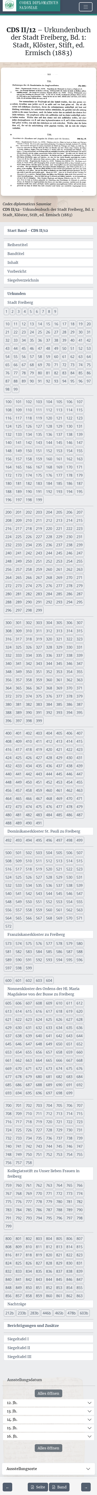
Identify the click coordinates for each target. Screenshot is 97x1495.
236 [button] (49, 544)
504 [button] (49, 852)
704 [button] (49, 1105)
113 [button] (59, 409)
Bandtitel (15, 253)
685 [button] (8, 1084)
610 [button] (59, 1003)
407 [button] (79, 733)
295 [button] (79, 602)
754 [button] (69, 1154)
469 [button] (59, 798)
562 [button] (69, 909)
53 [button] (89, 348)
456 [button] (8, 790)
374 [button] (29, 696)
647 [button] (29, 1044)
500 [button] (8, 852)
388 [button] (8, 712)
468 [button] (49, 798)
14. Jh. (12, 1419)
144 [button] (49, 442)
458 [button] (29, 790)
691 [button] (69, 1084)
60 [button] (56, 356)
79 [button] (32, 372)
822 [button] (69, 1254)
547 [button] (79, 893)
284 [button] (49, 593)
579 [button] (69, 943)
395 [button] (79, 712)
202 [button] (29, 512)
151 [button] (39, 450)
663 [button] (29, 1060)
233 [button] (19, 544)
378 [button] (69, 696)
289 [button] (19, 602)
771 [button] (49, 1193)
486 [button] (69, 814)
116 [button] (8, 418)
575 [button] (29, 943)
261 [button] (59, 569)
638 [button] (19, 1035)
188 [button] (8, 491)
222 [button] (69, 528)
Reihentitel (17, 245)
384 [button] (49, 704)
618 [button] (59, 1011)
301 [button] (19, 622)
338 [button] (69, 655)
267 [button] (39, 577)
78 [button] (24, 372)
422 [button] (69, 749)
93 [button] (56, 381)
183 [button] (39, 483)
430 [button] (69, 757)
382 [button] (29, 704)
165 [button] (19, 467)
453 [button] (59, 782)
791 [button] (8, 1218)
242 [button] (29, 553)
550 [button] (29, 901)
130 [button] (69, 426)
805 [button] (59, 1238)
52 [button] (81, 348)
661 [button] (8, 1060)
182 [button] (29, 483)
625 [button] (49, 1019)
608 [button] (39, 1003)
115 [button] (79, 409)
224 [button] (8, 536)
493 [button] (19, 840)
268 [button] (49, 577)
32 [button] (7, 340)
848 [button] (8, 1287)
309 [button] (19, 630)
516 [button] (8, 869)
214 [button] (69, 520)
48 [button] (48, 348)
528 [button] (49, 877)
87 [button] (7, 381)
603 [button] (39, 980)
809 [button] (19, 1246)
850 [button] (29, 1287)
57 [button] (32, 356)
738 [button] (69, 1138)
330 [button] (69, 647)
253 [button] (59, 561)
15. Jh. (12, 1428)
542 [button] (29, 893)
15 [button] (48, 323)
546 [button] (69, 893)
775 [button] (8, 1201)
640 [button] (39, 1035)
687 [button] (29, 1084)
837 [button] (59, 1271)
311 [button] (39, 630)
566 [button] (29, 918)
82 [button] (56, 372)
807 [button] (79, 1238)
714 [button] (69, 1113)
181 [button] (19, 483)
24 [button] (32, 332)
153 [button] (59, 450)
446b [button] (47, 1313)
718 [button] (29, 1121)
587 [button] (69, 951)
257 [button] (19, 569)
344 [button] (49, 663)
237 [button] (59, 544)
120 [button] (49, 418)
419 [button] (39, 749)
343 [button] (39, 663)
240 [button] (8, 553)
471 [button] (79, 798)
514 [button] (69, 860)
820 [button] (49, 1254)
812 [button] (49, 1246)
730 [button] (69, 1129)
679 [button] (29, 1076)
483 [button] (39, 814)
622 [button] (19, 1019)
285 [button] (59, 593)
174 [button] (29, 475)
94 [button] (64, 381)
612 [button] (79, 1003)
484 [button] (49, 814)
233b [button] (22, 1313)
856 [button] (8, 1295)
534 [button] (29, 885)
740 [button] (8, 1146)
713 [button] (59, 1113)
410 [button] (29, 741)
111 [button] (39, 409)
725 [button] (19, 1129)
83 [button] (64, 372)
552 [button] (49, 901)
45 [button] (24, 348)
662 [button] (19, 1060)
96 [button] (81, 381)
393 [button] (59, 712)
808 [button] (8, 1246)
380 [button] (8, 704)
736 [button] (49, 1138)
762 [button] (39, 1185)
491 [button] (39, 823)
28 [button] (64, 332)
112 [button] (49, 409)
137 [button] (59, 434)
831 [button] (79, 1263)
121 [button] (59, 418)
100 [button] (8, 401)
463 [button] (79, 790)
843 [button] (39, 1279)
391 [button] (39, 712)
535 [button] (39, 885)
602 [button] (29, 980)
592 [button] (39, 959)
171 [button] (79, 467)
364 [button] (8, 688)
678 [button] (19, 1076)
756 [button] (8, 1162)
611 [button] (69, 1003)
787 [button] (49, 1209)
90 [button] (32, 381)
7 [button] (43, 311)
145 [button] (59, 442)
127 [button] (39, 426)
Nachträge (16, 1304)
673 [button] (49, 1068)
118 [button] (29, 418)
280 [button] (8, 593)
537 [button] (59, 885)
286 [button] (69, 593)
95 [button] (72, 381)
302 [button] (29, 622)
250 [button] (29, 561)
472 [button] (8, 806)
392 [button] (49, 712)
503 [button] (39, 852)
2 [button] (13, 311)
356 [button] (8, 679)
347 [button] (79, 663)
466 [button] (29, 798)
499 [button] (79, 840)
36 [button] (40, 340)
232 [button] (8, 544)
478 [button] (69, 806)
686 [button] (19, 1084)
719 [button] (39, 1121)
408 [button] (8, 741)
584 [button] (39, 951)
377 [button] (59, 696)
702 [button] (29, 1105)
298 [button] (29, 610)
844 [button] (49, 1279)
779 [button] (49, 1201)
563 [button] (79, 909)
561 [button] (59, 909)
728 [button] (49, 1129)
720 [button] (49, 1121)
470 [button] (69, 798)
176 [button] (49, 475)
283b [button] (34, 1313)
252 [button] (49, 561)
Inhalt (12, 262)
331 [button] (79, 647)
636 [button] (79, 1027)
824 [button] (8, 1263)
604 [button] (49, 980)
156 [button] (8, 458)
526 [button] (29, 877)
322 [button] (69, 639)
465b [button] (59, 1313)
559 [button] (39, 909)
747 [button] (79, 1146)
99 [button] (16, 389)
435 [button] (39, 765)
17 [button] (64, 323)
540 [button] (8, 893)
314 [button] (69, 630)
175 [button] (39, 475)
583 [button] (29, 951)
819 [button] (39, 1254)
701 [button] (19, 1105)
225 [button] (19, 536)
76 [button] (7, 372)
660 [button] (79, 1052)
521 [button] (59, 869)
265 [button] (19, 577)
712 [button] (49, 1113)
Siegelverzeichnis (23, 280)
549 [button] (19, 901)
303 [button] (39, 622)
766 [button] (79, 1185)
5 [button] (31, 311)
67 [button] (24, 364)
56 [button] (24, 356)
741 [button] (19, 1146)
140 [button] (8, 442)
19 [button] (81, 323)
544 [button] (49, 893)
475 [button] (39, 806)
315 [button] (79, 630)
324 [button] (8, 647)
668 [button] (79, 1060)
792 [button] (19, 1218)
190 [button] (29, 491)
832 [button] (8, 1271)
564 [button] (8, 918)
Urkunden (16, 293)
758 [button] (29, 1162)
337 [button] (59, 655)
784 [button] (19, 1209)
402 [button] (29, 733)
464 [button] (8, 798)
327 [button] (39, 647)
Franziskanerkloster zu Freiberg (36, 934)
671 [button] (29, 1068)
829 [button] (59, 1263)
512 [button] (49, 860)
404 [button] (49, 733)
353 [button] (59, 671)
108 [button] (8, 409)
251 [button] (39, 561)
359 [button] (39, 679)
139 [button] (79, 434)
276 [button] (49, 585)
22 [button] (16, 332)
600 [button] (8, 980)
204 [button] (49, 512)
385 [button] (59, 704)
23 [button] (24, 332)
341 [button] (19, 663)
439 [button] (79, 765)
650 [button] (59, 1044)
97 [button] (89, 381)
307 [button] (79, 622)
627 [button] (69, 1019)
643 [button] (69, 1035)
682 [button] (59, 1076)
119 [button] (39, 418)
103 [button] (39, 401)
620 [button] (79, 1011)
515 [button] (79, 860)
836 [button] (49, 1271)
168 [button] (49, 467)
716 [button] (8, 1121)
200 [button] (8, 512)
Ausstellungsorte (22, 1468)
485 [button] (59, 814)
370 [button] (69, 688)
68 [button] (32, 364)
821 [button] (59, 1254)
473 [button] (19, 806)
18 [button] (72, 323)
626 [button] (59, 1019)
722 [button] (69, 1121)
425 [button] (19, 757)
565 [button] (19, 918)
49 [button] (56, 348)
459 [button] (39, 790)
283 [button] (39, 593)
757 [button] (19, 1162)
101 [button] (19, 401)
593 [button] (49, 959)
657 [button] (49, 1052)
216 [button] (8, 528)
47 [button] (40, 348)
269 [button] (59, 577)
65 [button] (7, 364)
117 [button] (19, 418)
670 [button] (19, 1068)
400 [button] (8, 733)
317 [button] (19, 639)
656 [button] (39, 1052)
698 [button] (59, 1093)
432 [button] (8, 765)
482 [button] (29, 814)
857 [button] (19, 1295)
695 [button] (29, 1093)
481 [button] (19, 814)
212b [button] (9, 1313)
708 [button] (8, 1113)
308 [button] (8, 630)
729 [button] (59, 1129)
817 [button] (19, 1254)
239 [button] (79, 544)
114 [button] (69, 409)
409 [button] (19, 741)
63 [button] (81, 356)
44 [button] (16, 348)
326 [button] (29, 647)
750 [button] (29, 1154)
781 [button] (69, 1201)
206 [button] (69, 512)
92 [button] (48, 381)
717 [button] (19, 1121)
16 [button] (56, 323)
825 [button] (19, 1263)
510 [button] (29, 860)
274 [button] (29, 585)
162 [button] (69, 458)
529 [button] (59, 877)
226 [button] (29, 536)
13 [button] (32, 323)
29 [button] (72, 332)
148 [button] (8, 450)
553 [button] (59, 901)
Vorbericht (17, 271)
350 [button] (29, 671)
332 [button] (8, 655)
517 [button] (19, 869)
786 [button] (39, 1209)
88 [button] (16, 381)
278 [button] (69, 585)
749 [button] (19, 1154)
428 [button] (49, 757)
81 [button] (48, 372)
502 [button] (29, 852)
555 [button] (79, 901)
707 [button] (79, 1105)
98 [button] (7, 389)
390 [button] (29, 712)
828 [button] (49, 1263)
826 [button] (29, 1263)
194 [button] (69, 491)
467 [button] (39, 798)
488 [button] (8, 823)
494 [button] (29, 840)
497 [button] (59, 840)
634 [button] (59, 1027)
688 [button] (39, 1084)
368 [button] (49, 688)
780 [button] (59, 1201)
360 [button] (49, 679)
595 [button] (69, 959)
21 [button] (7, 332)
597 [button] (8, 968)
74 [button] (81, 364)
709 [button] (19, 1113)
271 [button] (79, 577)
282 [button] (29, 593)
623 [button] (29, 1019)
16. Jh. (12, 1436)
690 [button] (59, 1084)
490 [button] (29, 823)
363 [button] (79, 679)
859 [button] (39, 1295)
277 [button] (59, 585)
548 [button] (8, 901)
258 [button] (29, 569)
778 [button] (39, 1201)
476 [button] (49, 806)
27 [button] (56, 332)
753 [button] (59, 1154)
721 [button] (59, 1121)
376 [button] (49, 696)
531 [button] (79, 877)
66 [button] (16, 364)
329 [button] (59, 647)
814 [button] (69, 1246)
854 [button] (69, 1287)
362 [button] (69, 679)
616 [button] (39, 1011)
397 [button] (19, 720)
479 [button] (79, 806)
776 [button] (19, 1201)
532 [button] (8, 885)
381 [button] (19, 704)
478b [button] (71, 1313)
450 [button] (29, 782)
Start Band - (27, 230)
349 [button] (19, 671)
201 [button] (19, 512)
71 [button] (56, 364)
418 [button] (29, 749)
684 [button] (79, 1076)
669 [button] (8, 1068)
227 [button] (39, 536)
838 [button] (69, 1271)
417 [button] (19, 749)
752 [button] (49, 1154)
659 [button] (69, 1052)
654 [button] (19, 1052)
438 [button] (69, 765)
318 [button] (29, 639)
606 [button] (19, 1003)
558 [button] (29, 909)
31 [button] (89, 332)
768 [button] (19, 1193)
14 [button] (40, 323)
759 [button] (8, 1185)
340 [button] (8, 663)
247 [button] (79, 553)
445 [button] (59, 774)
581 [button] (8, 951)
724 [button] (8, 1129)
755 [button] (79, 1154)
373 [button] (19, 696)
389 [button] (19, 712)
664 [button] (39, 1060)
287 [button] (79, 593)
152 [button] (49, 450)
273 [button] (19, 585)
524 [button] (8, 877)
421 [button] (59, 749)
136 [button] (49, 434)
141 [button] (19, 442)
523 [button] (79, 869)
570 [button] (69, 918)
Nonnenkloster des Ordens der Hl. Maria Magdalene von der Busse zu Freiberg (43, 991)
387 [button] (79, 704)
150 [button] (29, 450)
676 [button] (79, 1068)
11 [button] (16, 323)
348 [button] (8, 671)
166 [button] (29, 467)
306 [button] (69, 622)
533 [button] (19, 885)
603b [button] (84, 1313)
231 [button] (79, 536)
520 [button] (49, 869)
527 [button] (39, 877)
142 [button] (29, 442)
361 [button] (59, 679)
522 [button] (69, 869)
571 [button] (79, 918)
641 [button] (49, 1035)
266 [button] (29, 577)
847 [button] (79, 1279)
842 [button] (29, 1279)
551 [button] (39, 901)
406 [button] (69, 733)
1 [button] (6, 311)
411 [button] (39, 741)
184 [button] (49, 483)
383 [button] (39, 704)
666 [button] (59, 1060)
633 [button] (49, 1027)
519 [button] (39, 869)
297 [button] (19, 610)
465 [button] (19, 798)
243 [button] (39, 553)
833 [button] (19, 1271)
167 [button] (39, 467)
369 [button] (59, 688)
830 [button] (69, 1263)
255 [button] (79, 561)
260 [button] (49, 569)
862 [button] (69, 1295)
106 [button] (69, 401)
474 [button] (29, 806)
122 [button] (69, 418)
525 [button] (19, 877)
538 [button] (69, 885)
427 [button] (39, 757)
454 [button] (69, 782)
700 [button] (8, 1105)
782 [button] (79, 1201)
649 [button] (49, 1044)
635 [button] (69, 1027)
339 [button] (79, 655)
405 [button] (59, 733)
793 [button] (29, 1218)
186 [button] (69, 483)
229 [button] (59, 536)
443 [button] (39, 774)
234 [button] (29, 544)
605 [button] (8, 1003)
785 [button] (29, 1209)
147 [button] (79, 442)
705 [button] (59, 1105)
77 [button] (16, 372)
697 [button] (49, 1093)
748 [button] (8, 1154)
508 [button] (8, 860)
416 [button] (8, 749)
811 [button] (39, 1246)
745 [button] (59, 1146)
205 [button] (59, 512)
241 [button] (19, 553)
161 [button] (59, 458)
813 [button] (59, 1246)
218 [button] (29, 528)
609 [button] (49, 1003)
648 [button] (39, 1044)
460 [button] (49, 790)
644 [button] (79, 1035)
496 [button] (49, 840)
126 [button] (29, 426)
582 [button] (19, 951)
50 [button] (64, 348)
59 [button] (48, 356)
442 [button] (29, 774)
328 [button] (49, 647)
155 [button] (79, 450)
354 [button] (69, 671)
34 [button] (24, 340)
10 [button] (7, 323)
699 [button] (69, 1093)
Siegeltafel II (18, 1348)
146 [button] (69, 442)
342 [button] (29, 663)
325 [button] (19, 647)
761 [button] (29, 1185)
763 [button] (49, 1185)
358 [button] (29, 679)
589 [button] (8, 959)
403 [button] (39, 733)
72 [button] (64, 364)
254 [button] (69, 561)
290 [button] (29, 602)
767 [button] (8, 1193)
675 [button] (69, 1068)
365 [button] (19, 688)
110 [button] (29, 409)
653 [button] (8, 1052)
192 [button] (49, 491)
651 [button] (69, 1044)
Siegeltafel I (18, 1339)
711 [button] (39, 1113)
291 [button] (39, 602)
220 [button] (49, 528)
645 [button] (8, 1044)
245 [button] (59, 553)
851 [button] (39, 1287)
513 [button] (59, 860)
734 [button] (29, 1138)
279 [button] (79, 585)
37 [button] (48, 340)
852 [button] (49, 1287)
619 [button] (69, 1011)
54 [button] (7, 356)
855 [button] (79, 1287)
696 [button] (39, 1093)
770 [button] (39, 1193)
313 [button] (59, 630)
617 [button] (49, 1011)
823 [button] (79, 1254)
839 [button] (79, 1271)
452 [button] (49, 782)
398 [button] (29, 720)
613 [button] (8, 1011)
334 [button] (29, 655)
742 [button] (29, 1146)
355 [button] (79, 671)
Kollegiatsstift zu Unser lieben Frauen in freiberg (43, 1174)
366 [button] (29, 688)
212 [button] (49, 520)
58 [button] (40, 356)
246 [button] (69, 553)
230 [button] (69, 536)
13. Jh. (12, 1411)
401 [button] (19, 733)
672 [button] (39, 1068)
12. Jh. (12, 1402)
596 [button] (79, 959)
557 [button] (19, 909)
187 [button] (79, 483)
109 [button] (19, 409)
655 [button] (29, 1052)
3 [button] (19, 311)
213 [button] (59, 520)
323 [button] (79, 639)
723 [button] (79, 1121)
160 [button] (49, 458)
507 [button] (79, 852)
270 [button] (69, 577)
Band (62, 1487)
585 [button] (49, 951)
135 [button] (39, 434)
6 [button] (37, 311)
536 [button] (49, 885)
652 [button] (79, 1044)
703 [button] (39, 1105)
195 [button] (79, 491)
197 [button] (19, 499)
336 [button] (49, 655)
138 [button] (69, 434)
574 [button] (19, 943)
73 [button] (72, 364)
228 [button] (49, 536)
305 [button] (59, 622)
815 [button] (79, 1246)
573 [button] (8, 943)
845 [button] (59, 1279)
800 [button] (8, 1238)
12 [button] (24, 323)
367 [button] (39, 688)
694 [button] (19, 1093)
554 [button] (69, 901)
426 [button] (29, 757)
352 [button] (49, 671)
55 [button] (16, 356)
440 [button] (8, 774)
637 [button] (8, 1035)
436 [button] (49, 765)
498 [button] (69, 840)
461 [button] (59, 790)
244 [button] (49, 553)
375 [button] (39, 696)
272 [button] (8, 585)
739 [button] (79, 1138)
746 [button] (69, 1146)
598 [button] (19, 968)
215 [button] (79, 520)
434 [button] (29, 765)
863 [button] (79, 1295)
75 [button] (89, 364)
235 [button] (39, 544)
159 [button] (39, 458)
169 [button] (59, 467)
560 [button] (49, 909)
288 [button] (8, 602)
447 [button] (79, 774)
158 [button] (29, 458)
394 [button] (69, 712)
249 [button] (19, 561)
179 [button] (79, 475)
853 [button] (59, 1287)
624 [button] (39, 1019)
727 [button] (39, 1129)
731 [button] (79, 1129)
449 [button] (19, 782)
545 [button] (59, 893)
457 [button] (19, 790)
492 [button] (8, 840)
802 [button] (29, 1238)
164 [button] (8, 467)
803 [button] (39, 1238)
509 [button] (19, 860)
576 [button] (39, 943)
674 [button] (59, 1068)
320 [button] (49, 639)
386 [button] (69, 704)
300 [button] (8, 622)
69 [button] (40, 364)
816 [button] (8, 1254)
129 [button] (59, 426)
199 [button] (39, 499)
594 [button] (59, 959)
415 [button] (79, 741)
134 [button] (29, 434)
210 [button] (29, 520)
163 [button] (79, 458)
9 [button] (55, 311)
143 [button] (39, 442)
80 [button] (40, 372)
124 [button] (8, 426)
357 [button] (19, 679)
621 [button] (8, 1019)
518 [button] (29, 869)
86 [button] (89, 372)
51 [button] (72, 348)
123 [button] (79, 418)
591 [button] (29, 959)
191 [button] (39, 491)
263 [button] (79, 569)
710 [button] (29, 1113)
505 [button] (59, 852)
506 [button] (69, 852)
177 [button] (59, 475)
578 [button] (59, 943)
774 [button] (79, 1193)
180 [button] (8, 483)
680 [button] (39, 1076)
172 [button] (8, 475)
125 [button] (19, 426)
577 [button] (49, 943)
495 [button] (39, 840)
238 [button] (69, 544)
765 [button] (69, 1185)
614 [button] (19, 1011)
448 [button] (8, 782)
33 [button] (16, 340)
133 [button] (19, 434)
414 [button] (69, 741)
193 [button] (59, 491)
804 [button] (49, 1238)
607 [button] (29, 1003)
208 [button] (8, 520)
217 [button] (19, 528)
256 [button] (8, 569)
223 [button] (79, 528)
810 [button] (29, 1246)
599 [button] (29, 968)
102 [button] (29, 401)
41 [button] (81, 340)
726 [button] (29, 1129)
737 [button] (59, 1138)
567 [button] (39, 918)
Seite (40, 1487)
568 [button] (49, 918)
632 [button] (39, 1027)
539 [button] (79, 885)
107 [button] (79, 401)
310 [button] (29, 630)
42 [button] (89, 340)
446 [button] (69, 774)
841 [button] (19, 1279)
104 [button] (49, 401)
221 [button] (59, 528)
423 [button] (79, 749)
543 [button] (39, 893)
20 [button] (89, 323)
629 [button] (8, 1027)
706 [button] (69, 1105)
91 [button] (40, 381)
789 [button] (69, 1209)
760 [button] (19, 1185)
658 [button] (59, 1052)
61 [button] (64, 356)
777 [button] (29, 1201)
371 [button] (79, 688)
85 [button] (81, 372)
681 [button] (49, 1076)
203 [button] (39, 512)
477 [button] (59, 806)
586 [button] (59, 951)
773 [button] (69, 1193)
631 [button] (29, 1027)
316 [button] (8, 639)
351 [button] (39, 671)
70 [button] (48, 364)
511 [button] (39, 860)
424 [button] (8, 757)
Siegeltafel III (19, 1356)
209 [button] (19, 520)
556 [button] (8, 909)
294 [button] (69, 602)
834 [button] (29, 1271)
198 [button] (29, 499)
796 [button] (59, 1218)
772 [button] (59, 1193)
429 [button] (59, 757)
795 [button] (49, 1218)
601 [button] (19, 980)
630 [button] (19, 1027)
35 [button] (32, 340)
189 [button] (19, 491)
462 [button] (69, 790)
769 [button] (29, 1193)
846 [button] (69, 1279)
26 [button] (48, 332)
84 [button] (72, 372)
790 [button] (79, 1209)
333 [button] (19, 655)
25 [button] (40, 332)
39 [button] (64, 340)
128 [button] (49, 426)
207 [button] (79, 512)
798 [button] (79, 1218)
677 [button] (8, 1076)
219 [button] (39, 528)
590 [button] (19, 959)
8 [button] (49, 311)
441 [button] (19, 774)
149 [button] (19, 450)
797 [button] (69, 1218)
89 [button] (24, 381)
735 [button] (39, 1138)
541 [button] (19, 893)
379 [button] (79, 696)
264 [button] (8, 577)
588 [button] (79, 951)
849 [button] (19, 1287)
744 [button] (49, 1146)
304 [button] (49, 622)
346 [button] (69, 663)
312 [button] (49, 630)
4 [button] (25, 311)
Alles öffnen (48, 1393)
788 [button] (59, 1209)
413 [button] (59, 741)
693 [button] (8, 1093)
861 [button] (59, 1295)
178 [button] (69, 475)
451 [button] (39, 782)
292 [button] (49, 602)
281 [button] (19, 593)
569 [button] (59, 918)
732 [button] (8, 1138)
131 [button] (79, 426)
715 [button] (79, 1113)
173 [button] (19, 475)
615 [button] (29, 1011)
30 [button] (81, 332)
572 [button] (8, 926)
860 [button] (49, 1295)
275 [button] (39, 585)
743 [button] (39, 1146)
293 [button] (59, 602)
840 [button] (8, 1279)
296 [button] (8, 610)
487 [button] (79, 814)
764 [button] (59, 1185)
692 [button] (79, 1084)
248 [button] (8, 561)
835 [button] (39, 1271)
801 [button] (19, 1238)
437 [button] (59, 765)
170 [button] (69, 467)
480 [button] (8, 814)
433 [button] (19, 765)
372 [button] (8, 696)
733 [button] (19, 1138)
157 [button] (19, 458)
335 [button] (39, 655)
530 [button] (69, 877)
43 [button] (7, 348)
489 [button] (19, 823)
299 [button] (39, 610)
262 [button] (69, 569)
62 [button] (72, 356)
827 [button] (39, 1263)
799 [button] (8, 1226)
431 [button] (79, 757)
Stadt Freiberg (20, 302)
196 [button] (8, 499)
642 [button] (59, 1035)
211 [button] (39, 520)
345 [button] (59, 663)
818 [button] (29, 1254)
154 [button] (69, 450)
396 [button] (8, 720)
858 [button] (29, 1295)
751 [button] (39, 1154)
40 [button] (72, 340)
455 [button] (79, 782)
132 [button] (8, 434)
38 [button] (56, 340)
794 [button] (39, 1218)
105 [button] (59, 401)
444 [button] (49, 774)
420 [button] (49, 749)
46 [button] (32, 348)
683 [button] (69, 1076)
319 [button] (39, 639)
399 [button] (39, 720)
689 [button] (49, 1084)
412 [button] (49, 741)
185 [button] (59, 483)
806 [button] (69, 1238)
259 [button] (39, 569)
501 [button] (19, 852)
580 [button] (79, 943)
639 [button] (29, 1035)
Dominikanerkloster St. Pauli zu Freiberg (43, 831)
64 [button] (89, 356)
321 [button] (59, 639)
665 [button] (49, 1060)
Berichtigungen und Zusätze (33, 1325)
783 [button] (8, 1209)
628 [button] (79, 1019)
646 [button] (19, 1044)
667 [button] (69, 1060)
